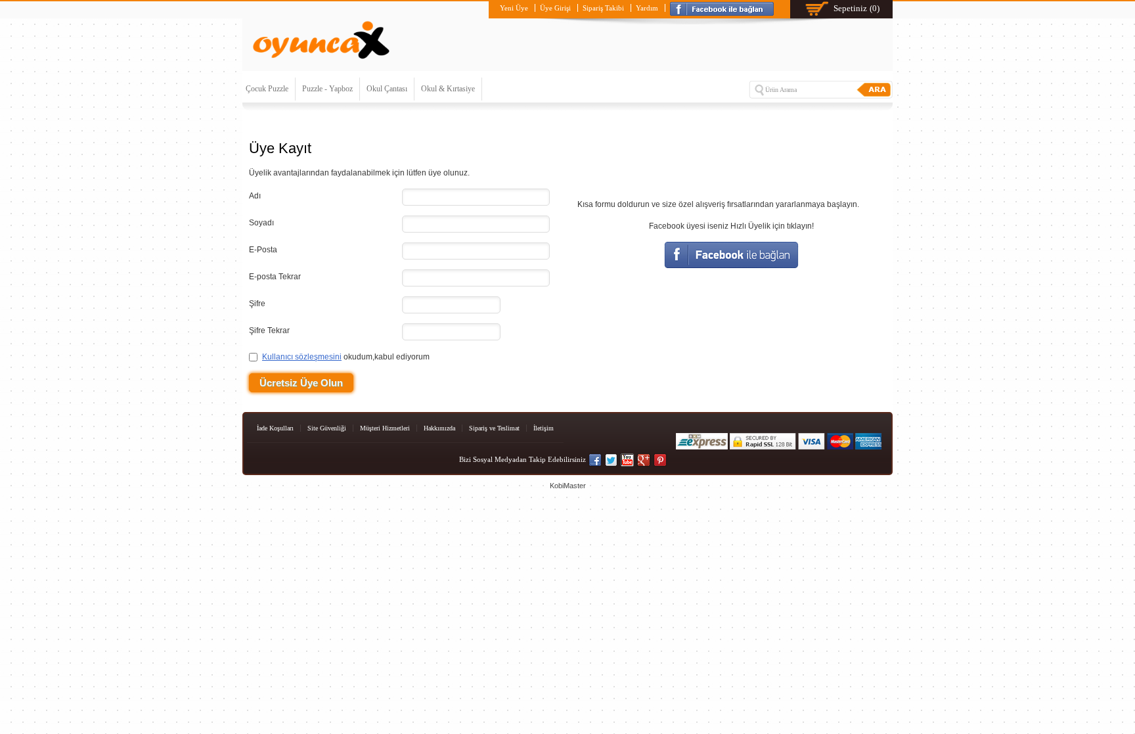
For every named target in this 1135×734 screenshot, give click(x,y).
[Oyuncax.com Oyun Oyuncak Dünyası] (321, 61)
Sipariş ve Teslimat (494, 428)
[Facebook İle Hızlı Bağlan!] (724, 8)
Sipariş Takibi (603, 8)
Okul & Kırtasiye (448, 88)
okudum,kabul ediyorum (346, 356)
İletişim (543, 428)
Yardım (647, 8)
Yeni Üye (514, 8)
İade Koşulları (275, 428)
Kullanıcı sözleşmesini (302, 356)
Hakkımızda (439, 428)
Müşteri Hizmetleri (385, 428)
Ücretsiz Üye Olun (301, 382)
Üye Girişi (555, 8)
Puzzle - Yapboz (327, 88)
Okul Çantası (387, 88)
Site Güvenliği (326, 428)
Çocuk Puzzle (267, 88)
